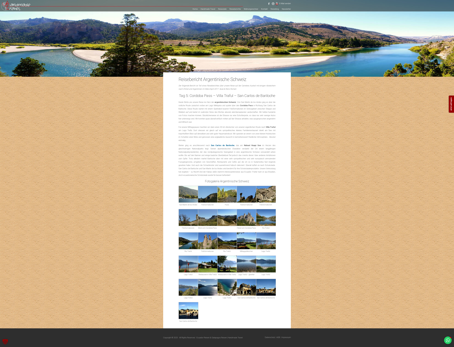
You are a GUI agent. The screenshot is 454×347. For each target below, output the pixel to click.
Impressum (286, 337)
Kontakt (264, 9)
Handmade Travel (208, 9)
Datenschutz (270, 337)
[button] (5, 342)
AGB (278, 337)
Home (195, 9)
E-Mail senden (285, 3)
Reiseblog (275, 9)
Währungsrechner (251, 9)
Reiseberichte (235, 9)
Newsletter (286, 9)
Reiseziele (222, 9)
